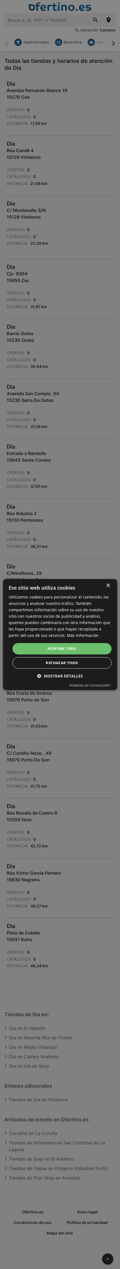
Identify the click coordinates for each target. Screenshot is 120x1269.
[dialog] (60, 634)
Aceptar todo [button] (61, 648)
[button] (60, 676)
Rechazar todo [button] (62, 662)
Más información (83, 635)
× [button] (108, 585)
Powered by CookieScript (90, 685)
